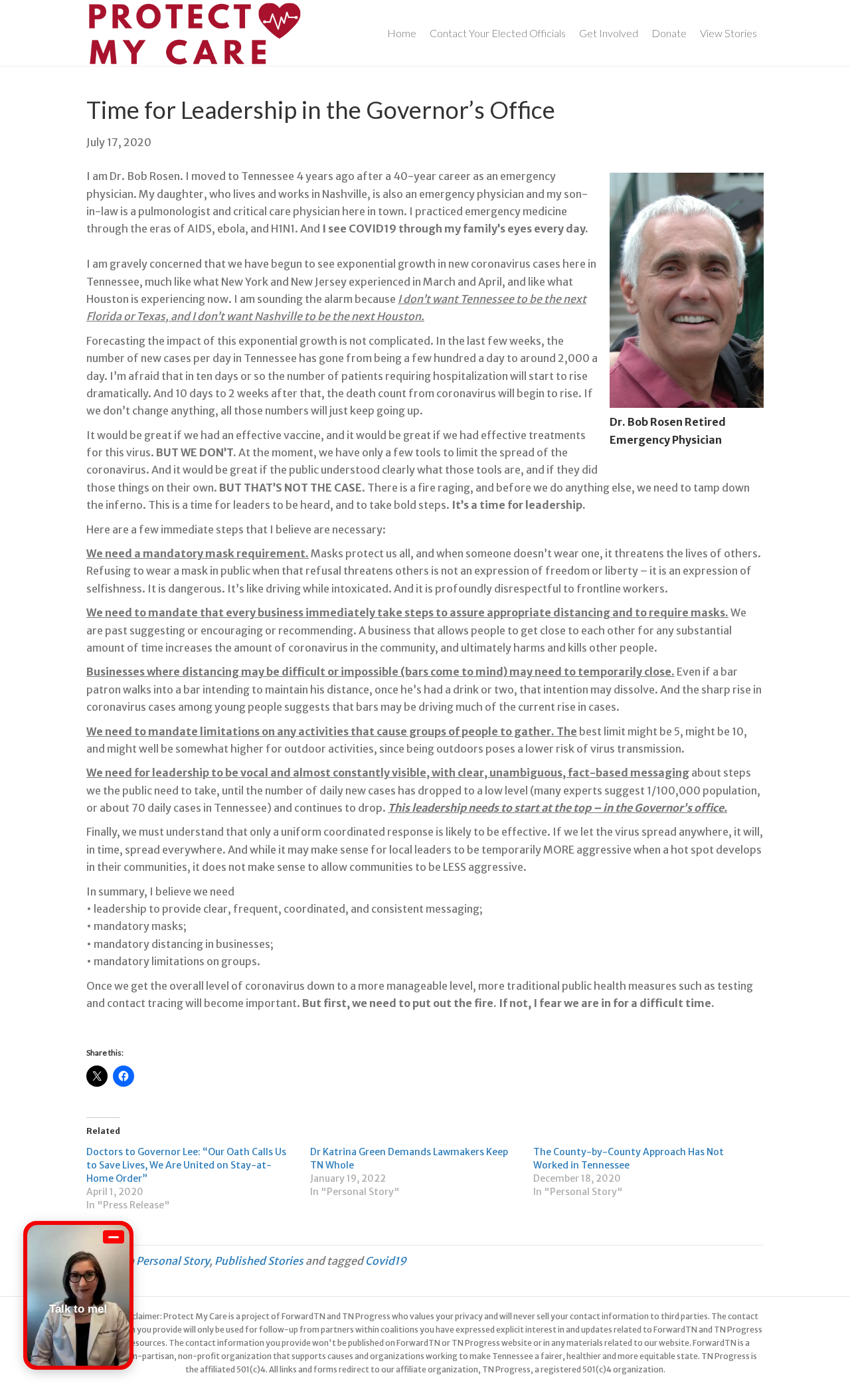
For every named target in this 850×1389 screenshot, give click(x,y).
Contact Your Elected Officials (498, 33)
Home (401, 33)
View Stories (728, 33)
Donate (669, 33)
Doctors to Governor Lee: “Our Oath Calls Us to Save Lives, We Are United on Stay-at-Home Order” (186, 1165)
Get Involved (608, 33)
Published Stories (258, 1260)
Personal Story (172, 1260)
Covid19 (385, 1260)
